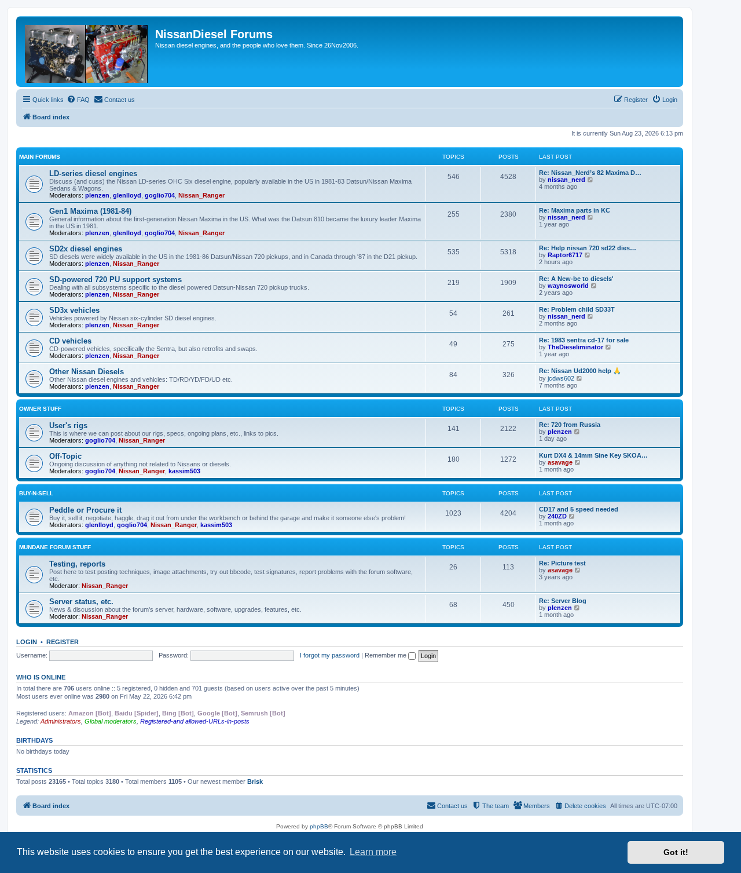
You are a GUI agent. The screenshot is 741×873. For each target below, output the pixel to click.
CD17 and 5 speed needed (578, 509)
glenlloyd (127, 195)
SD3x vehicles (74, 310)
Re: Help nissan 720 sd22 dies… (587, 247)
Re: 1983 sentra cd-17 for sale (584, 340)
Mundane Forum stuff (55, 547)
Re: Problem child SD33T (577, 309)
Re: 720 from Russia (569, 424)
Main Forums (39, 157)
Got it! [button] (675, 852)
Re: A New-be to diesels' (576, 278)
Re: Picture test (562, 563)
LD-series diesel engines (93, 173)
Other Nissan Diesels (86, 371)
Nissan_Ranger (201, 195)
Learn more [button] (373, 852)
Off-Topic (65, 456)
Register (62, 641)
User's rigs (68, 425)
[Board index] (87, 51)
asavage (560, 462)
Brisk (255, 781)
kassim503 (184, 470)
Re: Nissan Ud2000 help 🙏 (580, 370)
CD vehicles (70, 341)
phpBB (319, 826)
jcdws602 (561, 378)
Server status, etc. (81, 601)
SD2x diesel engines (85, 248)
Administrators (61, 721)
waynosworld (568, 285)
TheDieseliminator (575, 347)
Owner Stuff (40, 409)
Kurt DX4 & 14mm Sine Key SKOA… (593, 455)
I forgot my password (330, 655)
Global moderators (111, 721)
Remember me (386, 655)
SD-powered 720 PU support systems (115, 279)
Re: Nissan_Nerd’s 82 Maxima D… (590, 172)
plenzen (97, 195)
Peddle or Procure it (85, 510)
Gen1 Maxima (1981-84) (90, 211)
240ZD (557, 516)
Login (26, 641)
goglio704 (160, 195)
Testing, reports (77, 564)
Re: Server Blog (562, 600)
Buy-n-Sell (36, 493)
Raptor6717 (565, 254)
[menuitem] (78, 100)
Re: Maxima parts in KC (574, 210)
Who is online (40, 677)
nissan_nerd (566, 179)
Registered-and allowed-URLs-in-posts (195, 721)
